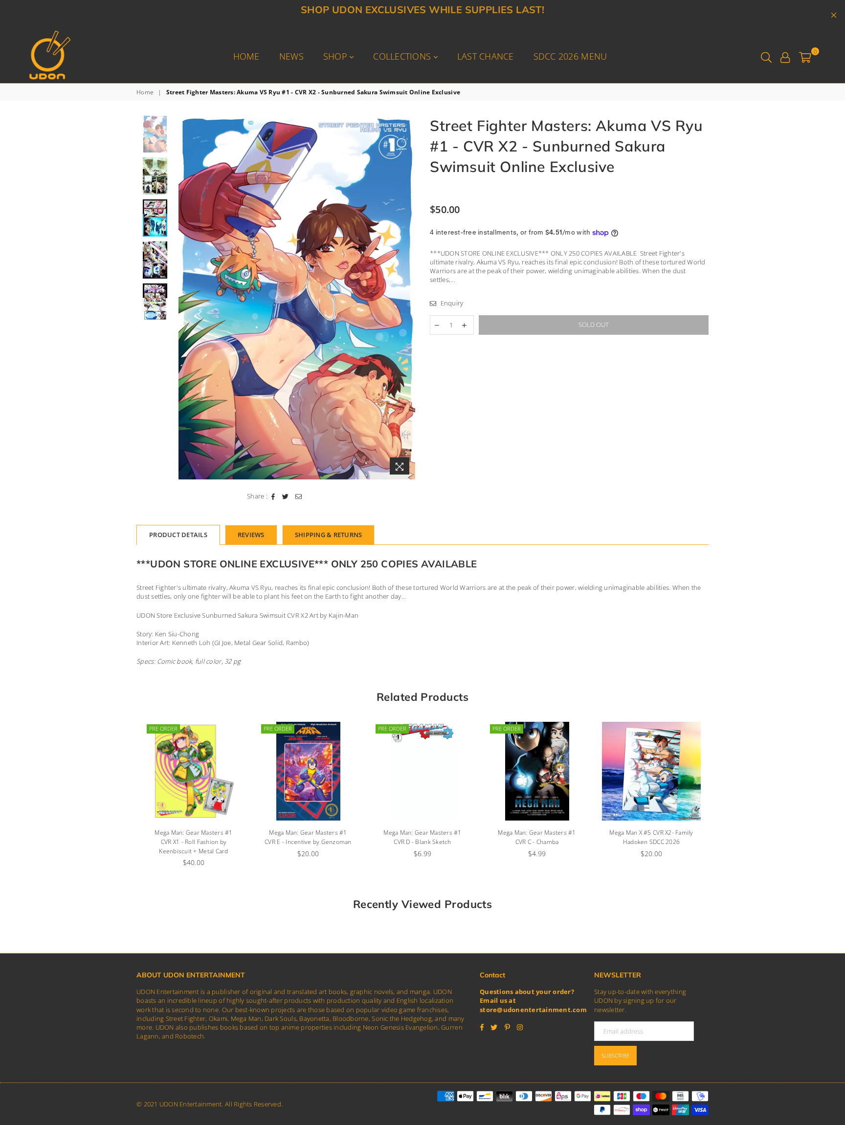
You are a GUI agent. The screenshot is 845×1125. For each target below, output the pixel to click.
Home (246, 56)
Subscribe (615, 1055)
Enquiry (451, 303)
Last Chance (485, 56)
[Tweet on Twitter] (285, 496)
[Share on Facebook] (273, 496)
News (291, 56)
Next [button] (406, 297)
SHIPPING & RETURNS (328, 534)
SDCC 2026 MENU (570, 56)
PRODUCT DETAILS (178, 534)
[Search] (766, 56)
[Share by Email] (298, 496)
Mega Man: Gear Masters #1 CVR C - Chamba (433, 837)
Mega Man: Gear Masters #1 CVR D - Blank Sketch (319, 837)
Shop (336, 56)
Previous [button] (187, 297)
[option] (297, 297)
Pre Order (174, 728)
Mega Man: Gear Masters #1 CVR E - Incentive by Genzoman (204, 837)
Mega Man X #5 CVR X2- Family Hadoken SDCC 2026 (547, 837)
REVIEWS (251, 534)
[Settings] (785, 56)
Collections (403, 56)
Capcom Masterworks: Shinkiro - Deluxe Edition (662, 837)
